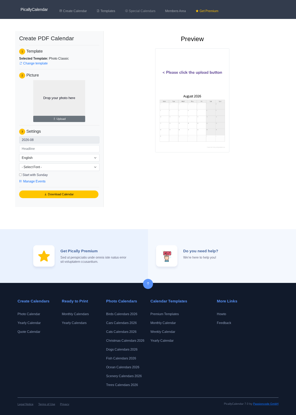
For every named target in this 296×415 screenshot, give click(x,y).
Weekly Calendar (162, 331)
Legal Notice (25, 404)
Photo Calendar (29, 314)
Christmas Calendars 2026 (125, 340)
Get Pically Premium (79, 251)
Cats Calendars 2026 (121, 331)
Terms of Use (46, 404)
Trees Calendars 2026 (122, 385)
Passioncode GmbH (265, 403)
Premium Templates (164, 314)
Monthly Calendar (163, 323)
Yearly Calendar (29, 323)
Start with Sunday (35, 175)
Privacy (64, 404)
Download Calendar (60, 194)
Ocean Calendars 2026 (122, 367)
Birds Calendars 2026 (121, 314)
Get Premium (208, 11)
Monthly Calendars (75, 314)
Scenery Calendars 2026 (124, 376)
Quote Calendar (29, 331)
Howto (221, 314)
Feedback (224, 323)
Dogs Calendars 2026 (122, 349)
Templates (107, 11)
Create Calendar (74, 11)
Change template (35, 63)
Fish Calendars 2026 (121, 358)
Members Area (175, 11)
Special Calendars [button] (141, 11)
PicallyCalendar (34, 9)
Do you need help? (200, 251)
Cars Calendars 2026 (121, 323)
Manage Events (34, 181)
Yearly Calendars (74, 323)
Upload (61, 118)
